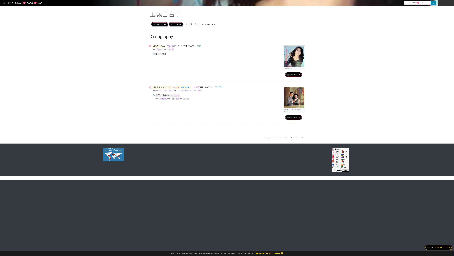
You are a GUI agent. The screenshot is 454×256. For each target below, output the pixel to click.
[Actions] (304, 9)
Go (433, 3)
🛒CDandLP (176, 24)
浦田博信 (186, 98)
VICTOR (219, 87)
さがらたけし (167, 90)
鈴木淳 (171, 49)
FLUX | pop (443, 247)
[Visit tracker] (113, 154)
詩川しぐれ (189, 90)
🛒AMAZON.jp (159, 24)
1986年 (196, 87)
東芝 (199, 46)
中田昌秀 (163, 98)
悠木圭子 (160, 49)
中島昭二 (200, 90)
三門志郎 (176, 88)
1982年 (170, 46)
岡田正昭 (175, 98)
